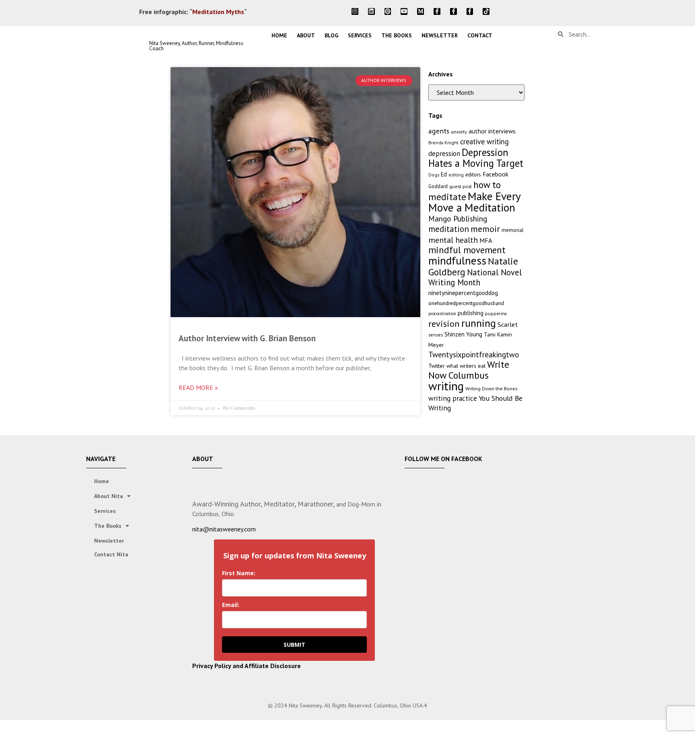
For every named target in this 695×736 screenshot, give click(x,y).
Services (360, 35)
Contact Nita (111, 554)
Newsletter (440, 35)
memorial (513, 230)
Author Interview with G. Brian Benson (247, 338)
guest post (460, 186)
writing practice (452, 398)
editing (456, 175)
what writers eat (465, 365)
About (306, 35)
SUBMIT (294, 644)
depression (444, 153)
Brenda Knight (443, 142)
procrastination (442, 313)
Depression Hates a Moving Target (475, 158)
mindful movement (467, 250)
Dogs (433, 175)
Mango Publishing (457, 218)
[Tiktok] (486, 11)
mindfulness (457, 260)
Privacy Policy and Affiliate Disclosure (246, 666)
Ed (444, 174)
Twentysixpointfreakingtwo (473, 354)
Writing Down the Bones (491, 388)
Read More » (198, 387)
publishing (470, 313)
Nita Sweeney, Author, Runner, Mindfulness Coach (196, 46)
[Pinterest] (388, 11)
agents (438, 130)
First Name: (238, 573)
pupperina (496, 313)
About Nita (108, 496)
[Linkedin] (371, 11)
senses (435, 335)
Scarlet (508, 324)
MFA (485, 240)
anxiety (459, 132)
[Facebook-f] (437, 11)
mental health (453, 240)
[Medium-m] (420, 11)
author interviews (492, 131)
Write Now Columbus (468, 369)
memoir (485, 228)
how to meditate (464, 190)
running (478, 323)
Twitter (436, 365)
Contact (479, 35)
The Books (396, 35)
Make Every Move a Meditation (474, 202)
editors (473, 174)
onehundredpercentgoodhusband (466, 303)
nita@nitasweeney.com (224, 529)
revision (444, 323)
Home (279, 35)
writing (446, 386)
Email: (230, 605)
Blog (331, 35)
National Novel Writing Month (475, 277)
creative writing (484, 141)
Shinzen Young (463, 334)
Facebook (495, 174)
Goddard (438, 186)
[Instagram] (355, 11)
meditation (448, 228)
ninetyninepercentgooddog (463, 293)
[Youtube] (404, 11)
